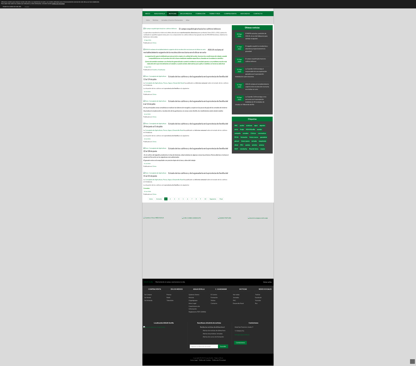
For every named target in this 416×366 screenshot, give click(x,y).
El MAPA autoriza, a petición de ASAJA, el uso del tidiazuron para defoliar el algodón (256, 35)
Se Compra (148, 294)
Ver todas (236, 294)
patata (247, 145)
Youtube (258, 300)
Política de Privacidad (219, 360)
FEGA (236, 137)
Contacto (214, 303)
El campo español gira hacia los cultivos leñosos (200, 29)
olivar (236, 145)
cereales (245, 133)
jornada (254, 141)
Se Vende (147, 297)
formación (244, 137)
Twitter (257, 294)
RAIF (236, 149)
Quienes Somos (194, 294)
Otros (154, 43)
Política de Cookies (205, 360)
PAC (241, 145)
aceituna (249, 125)
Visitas (213, 300)
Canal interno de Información (194, 307)
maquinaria (262, 141)
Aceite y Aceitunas (158, 70)
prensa (261, 145)
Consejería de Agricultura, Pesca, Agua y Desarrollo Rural (164, 83)
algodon (262, 125)
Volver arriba (267, 282)
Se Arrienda (148, 300)
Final (221, 199)
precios (254, 145)
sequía (262, 149)
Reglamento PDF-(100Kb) (197, 312)
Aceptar (26, 6)
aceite (242, 125)
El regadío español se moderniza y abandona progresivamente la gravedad (256, 48)
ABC (236, 125)
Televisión (170, 300)
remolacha (243, 149)
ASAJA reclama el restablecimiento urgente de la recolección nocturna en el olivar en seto (257, 86)
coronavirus (262, 133)
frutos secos (253, 137)
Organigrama (193, 300)
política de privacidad (58, 3)
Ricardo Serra (253, 149)
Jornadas (236, 297)
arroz (236, 129)
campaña (237, 133)
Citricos (253, 133)
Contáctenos (240, 342)
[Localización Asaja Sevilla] (154, 327)
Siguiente (213, 199)
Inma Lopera (245, 141)
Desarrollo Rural (238, 303)
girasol (237, 141)
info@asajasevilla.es (242, 335)
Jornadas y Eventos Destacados (172, 20)
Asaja (242, 129)
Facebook (258, 297)
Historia (191, 297)
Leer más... (238, 41)
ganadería (263, 137)
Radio (168, 297)
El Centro (214, 294)
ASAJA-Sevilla (148, 282)
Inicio (148, 20)
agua (256, 125)
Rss (256, 303)
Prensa (169, 294)
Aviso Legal (192, 303)
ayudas (259, 129)
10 (205, 199)
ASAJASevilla (250, 129)
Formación (214, 297)
